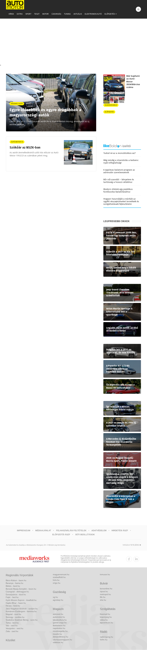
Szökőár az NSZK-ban (25, 147)
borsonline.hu (106, 588)
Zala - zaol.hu (12, 631)
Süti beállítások (85, 534)
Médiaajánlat (43, 530)
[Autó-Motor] (15, 4)
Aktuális (78, 14)
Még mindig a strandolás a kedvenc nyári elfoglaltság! (121, 161)
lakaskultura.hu (60, 620)
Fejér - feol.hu (12, 597)
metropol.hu (105, 594)
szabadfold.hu (59, 577)
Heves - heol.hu (13, 606)
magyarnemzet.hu (61, 574)
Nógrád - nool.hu (13, 614)
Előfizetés (110, 14)
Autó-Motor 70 (17, 142)
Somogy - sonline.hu (15, 617)
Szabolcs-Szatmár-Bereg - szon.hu (21, 620)
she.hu (103, 600)
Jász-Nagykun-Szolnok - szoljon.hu (22, 608)
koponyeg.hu (106, 617)
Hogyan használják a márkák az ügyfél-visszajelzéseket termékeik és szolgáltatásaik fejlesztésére (121, 201)
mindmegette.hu (60, 631)
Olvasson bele (111, 105)
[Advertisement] (73, 42)
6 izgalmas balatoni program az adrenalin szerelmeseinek (119, 171)
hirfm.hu (103, 639)
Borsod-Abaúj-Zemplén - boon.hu (21, 589)
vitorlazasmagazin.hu (62, 639)
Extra (20, 14)
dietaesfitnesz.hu (60, 637)
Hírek (11, 14)
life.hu (102, 597)
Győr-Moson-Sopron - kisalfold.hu (21, 600)
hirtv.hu (56, 580)
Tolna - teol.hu (12, 623)
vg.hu (55, 597)
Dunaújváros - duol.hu (16, 594)
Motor (45, 14)
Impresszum (23, 530)
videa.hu (104, 620)
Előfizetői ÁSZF (61, 534)
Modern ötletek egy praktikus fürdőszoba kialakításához (118, 190)
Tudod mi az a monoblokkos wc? (119, 153)
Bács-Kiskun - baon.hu (16, 580)
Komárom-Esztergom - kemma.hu (21, 611)
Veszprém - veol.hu (14, 628)
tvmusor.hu (105, 574)
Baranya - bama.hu (14, 583)
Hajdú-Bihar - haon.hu (16, 603)
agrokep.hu (58, 600)
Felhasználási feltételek (71, 530)
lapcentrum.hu (106, 622)
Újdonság (56, 14)
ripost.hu (104, 591)
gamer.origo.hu (60, 622)
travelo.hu (57, 634)
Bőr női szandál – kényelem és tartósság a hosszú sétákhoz (118, 180)
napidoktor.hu (59, 628)
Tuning (67, 14)
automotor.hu (59, 617)
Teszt (36, 14)
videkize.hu (58, 642)
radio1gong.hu (106, 637)
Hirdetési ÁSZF (120, 530)
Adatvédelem (99, 530)
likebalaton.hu (59, 625)
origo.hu (56, 583)
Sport (28, 14)
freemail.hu (105, 614)
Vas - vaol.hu (12, 625)
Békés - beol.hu (13, 586)
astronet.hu (58, 614)
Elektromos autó (93, 14)
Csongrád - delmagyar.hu (17, 591)
